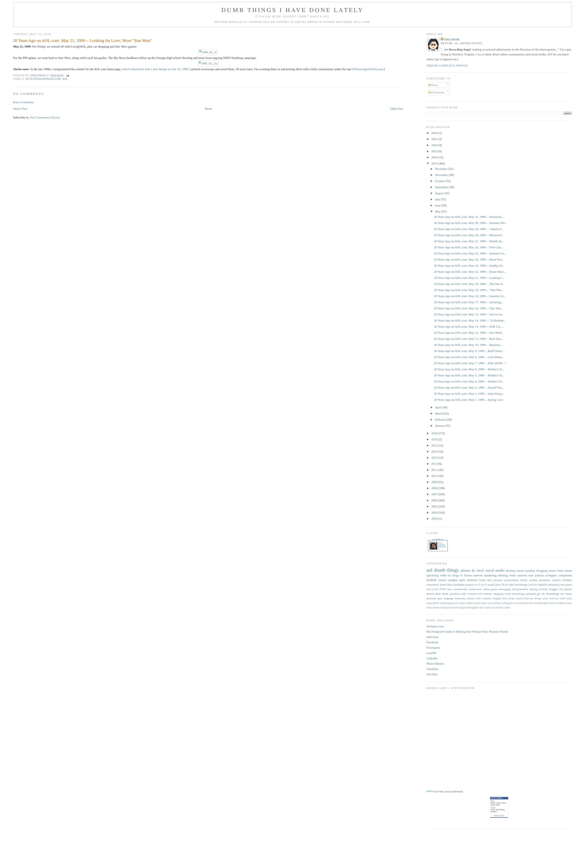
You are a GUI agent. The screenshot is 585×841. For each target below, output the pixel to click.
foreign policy (541, 598)
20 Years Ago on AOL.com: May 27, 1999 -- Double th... (469, 241)
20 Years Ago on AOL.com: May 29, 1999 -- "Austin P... (468, 229)
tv (461, 575)
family (523, 580)
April (438, 407)
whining (503, 575)
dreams (430, 593)
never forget (459, 603)
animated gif (533, 593)
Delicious (432, 637)
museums (460, 598)
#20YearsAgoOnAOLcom (367, 69)
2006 (434, 500)
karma (429, 607)
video (443, 575)
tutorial (499, 607)
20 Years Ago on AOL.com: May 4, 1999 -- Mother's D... (469, 381)
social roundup (525, 570)
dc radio (509, 584)
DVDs (442, 589)
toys (493, 607)
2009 (434, 482)
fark (489, 580)
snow (482, 607)
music (552, 570)
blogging (541, 570)
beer (531, 603)
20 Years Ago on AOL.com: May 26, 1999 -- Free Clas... (468, 247)
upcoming (432, 575)
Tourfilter (432, 669)
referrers (472, 580)
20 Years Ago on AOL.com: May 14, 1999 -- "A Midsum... (470, 320)
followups (528, 598)
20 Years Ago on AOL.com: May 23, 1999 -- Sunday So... (469, 265)
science (470, 598)
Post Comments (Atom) (45, 117)
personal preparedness (506, 580)
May (438, 211)
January (440, 425)
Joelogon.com (435, 626)
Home (208, 108)
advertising (518, 593)
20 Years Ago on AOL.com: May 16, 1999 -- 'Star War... (468, 308)
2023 (434, 151)
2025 (434, 139)
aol (65, 79)
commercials (461, 589)
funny (569, 593)
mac (531, 575)
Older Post (396, 108)
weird (508, 593)
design (511, 598)
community (432, 584)
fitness (468, 575)
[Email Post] (67, 75)
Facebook (432, 642)
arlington (551, 575)
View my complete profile (447, 65)
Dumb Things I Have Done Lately (292, 10)
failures (519, 598)
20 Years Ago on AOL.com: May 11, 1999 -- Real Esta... (468, 338)
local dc (532, 584)
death (504, 598)
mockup (444, 607)
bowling (538, 603)
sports (568, 584)
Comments (438, 92)
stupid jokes (494, 584)
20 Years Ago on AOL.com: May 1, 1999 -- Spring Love (468, 399)
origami (462, 607)
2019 (434, 163)
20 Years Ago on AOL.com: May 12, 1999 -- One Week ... (469, 332)
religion (469, 603)
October (440, 181)
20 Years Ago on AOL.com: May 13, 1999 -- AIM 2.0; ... (469, 326)
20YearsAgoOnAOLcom (43, 79)
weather (507, 607)
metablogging (446, 603)
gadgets (453, 580)
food (560, 570)
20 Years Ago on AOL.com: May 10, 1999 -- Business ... (468, 344)
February (441, 419)
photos (465, 570)
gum (440, 598)
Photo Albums (435, 663)
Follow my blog (499, 815)
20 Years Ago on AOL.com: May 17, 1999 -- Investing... (468, 302)
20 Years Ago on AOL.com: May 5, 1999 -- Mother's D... (469, 375)
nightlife (542, 584)
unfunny (497, 603)
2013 (434, 457)
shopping (498, 593)
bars (450, 589)
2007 (434, 494)
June (438, 205)
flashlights (458, 584)
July (438, 199)
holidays (561, 603)
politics (539, 575)
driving (510, 570)
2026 (434, 133)
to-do (435, 589)
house (569, 603)
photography (473, 607)
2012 (434, 463)
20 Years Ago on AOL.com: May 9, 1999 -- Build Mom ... (469, 351)
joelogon (494, 811)
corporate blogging (491, 598)
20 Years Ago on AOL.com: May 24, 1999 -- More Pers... (469, 259)
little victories (469, 593)
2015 (434, 445)
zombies (556, 580)
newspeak (453, 607)
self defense (485, 593)
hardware (554, 598)
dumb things (446, 570)
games (494, 589)
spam (487, 607)
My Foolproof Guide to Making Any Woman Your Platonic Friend (467, 631)
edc (562, 593)
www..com (438, 539)
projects (469, 584)
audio (478, 598)
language (449, 598)
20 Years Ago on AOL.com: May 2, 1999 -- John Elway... (469, 393)
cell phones (565, 589)
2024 (434, 145)
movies (478, 575)
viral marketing (521, 603)
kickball (431, 580)
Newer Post (20, 108)
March (439, 413)
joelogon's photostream (442, 546)
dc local (478, 570)
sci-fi (484, 584)
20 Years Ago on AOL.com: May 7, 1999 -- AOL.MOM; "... (470, 363)
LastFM (431, 653)
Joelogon (451, 39)
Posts (434, 85)
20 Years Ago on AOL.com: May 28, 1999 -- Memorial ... (469, 235)
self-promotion (520, 589)
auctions (543, 589)
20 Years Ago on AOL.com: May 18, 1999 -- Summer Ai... (470, 296)
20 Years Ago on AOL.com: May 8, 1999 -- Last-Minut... (469, 357)
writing (533, 580)
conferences (475, 589)
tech (428, 589)
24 (503, 584)
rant (562, 584)
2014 (434, 451)
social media (495, 570)
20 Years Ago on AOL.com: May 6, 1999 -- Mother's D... (469, 369)
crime (486, 589)
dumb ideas (446, 584)
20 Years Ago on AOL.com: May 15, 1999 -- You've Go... (469, 314)
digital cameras (549, 603)
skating (533, 589)
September (442, 187)
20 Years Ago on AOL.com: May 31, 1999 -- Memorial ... (469, 216)
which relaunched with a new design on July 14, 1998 (155, 69)
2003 (434, 518)
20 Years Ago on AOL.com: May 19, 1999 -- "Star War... (468, 290)
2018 (434, 433)
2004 (434, 512)
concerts (522, 575)
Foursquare (433, 647)
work (512, 575)
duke (438, 593)
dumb (493, 810)
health (562, 598)
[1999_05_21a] (208, 63)
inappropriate (432, 603)
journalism (544, 580)
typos (490, 603)
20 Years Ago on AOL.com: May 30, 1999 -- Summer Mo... (470, 223)
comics (442, 580)
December (441, 168)
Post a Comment (23, 102)
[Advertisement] (438, 737)
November (442, 175)
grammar (431, 598)
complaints (565, 575)
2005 (434, 506)
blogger (553, 589)
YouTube (431, 674)
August (440, 193)
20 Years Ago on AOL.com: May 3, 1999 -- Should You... (469, 387)
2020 (434, 157)
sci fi (477, 584)
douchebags (521, 584)
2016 (434, 439)
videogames (507, 603)
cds (543, 593)
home (569, 598)
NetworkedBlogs (496, 798)
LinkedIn (432, 658)
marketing (490, 575)
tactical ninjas (480, 603)
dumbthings (552, 593)
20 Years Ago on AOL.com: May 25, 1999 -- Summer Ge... (470, 253)
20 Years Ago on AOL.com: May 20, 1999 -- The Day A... (469, 284)
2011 (434, 469)
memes (436, 607)
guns (462, 580)
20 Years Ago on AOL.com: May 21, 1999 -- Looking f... (469, 277)
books (482, 580)
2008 (434, 488)
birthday (567, 580)
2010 (434, 476)
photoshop (553, 584)
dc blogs (453, 575)
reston (568, 570)
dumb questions (451, 593)
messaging (505, 589)
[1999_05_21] (208, 52)
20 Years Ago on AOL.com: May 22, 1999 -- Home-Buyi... (470, 271)
